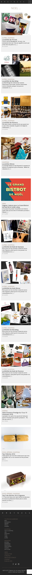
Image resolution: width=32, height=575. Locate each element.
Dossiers (6, 526)
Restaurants (7, 522)
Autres (6, 537)
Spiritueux (7, 533)
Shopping (7, 529)
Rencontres (7, 545)
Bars (5, 520)
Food (5, 535)
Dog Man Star (21, 572)
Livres (5, 536)
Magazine (7, 540)
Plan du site (8, 561)
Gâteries (6, 523)
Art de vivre (7, 549)
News (6, 552)
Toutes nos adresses (11, 519)
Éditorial (6, 542)
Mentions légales (10, 557)
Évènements (7, 543)
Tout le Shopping (8, 530)
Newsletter (8, 554)
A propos (7, 556)
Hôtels (6, 525)
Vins (5, 532)
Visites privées (7, 546)
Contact (7, 559)
